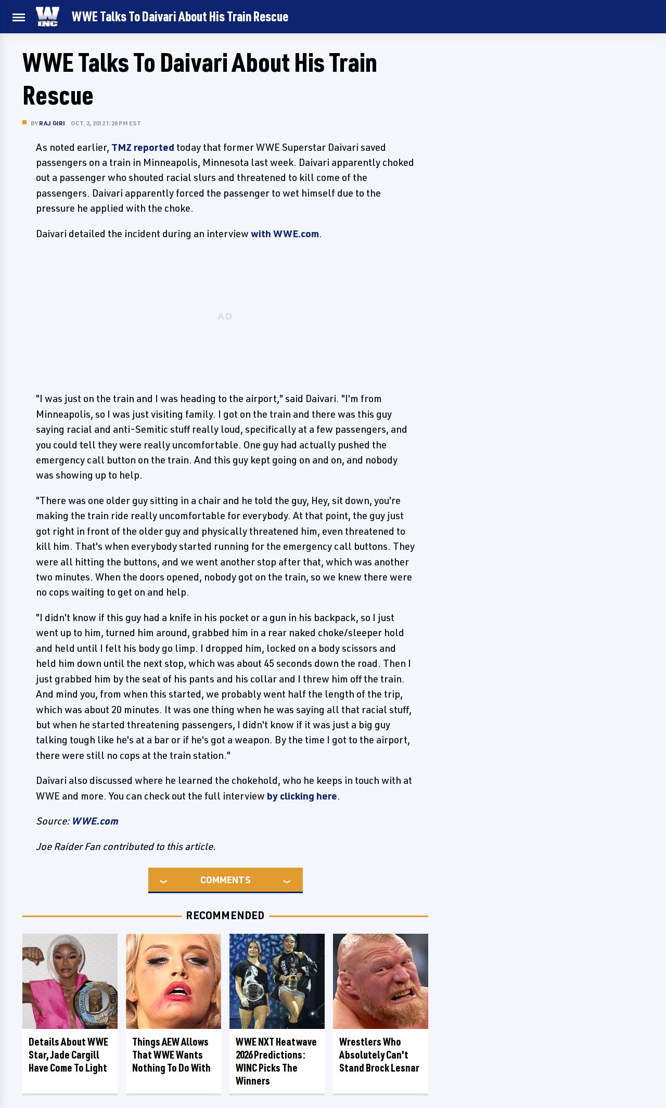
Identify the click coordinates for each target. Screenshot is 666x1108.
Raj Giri (52, 123)
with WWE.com (285, 233)
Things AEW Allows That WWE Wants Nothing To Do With (171, 1054)
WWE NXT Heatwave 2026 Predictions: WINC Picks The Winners (276, 1061)
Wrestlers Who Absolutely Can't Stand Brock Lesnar (379, 1054)
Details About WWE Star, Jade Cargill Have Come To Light (68, 1054)
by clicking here (302, 796)
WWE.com (94, 821)
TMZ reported (142, 147)
